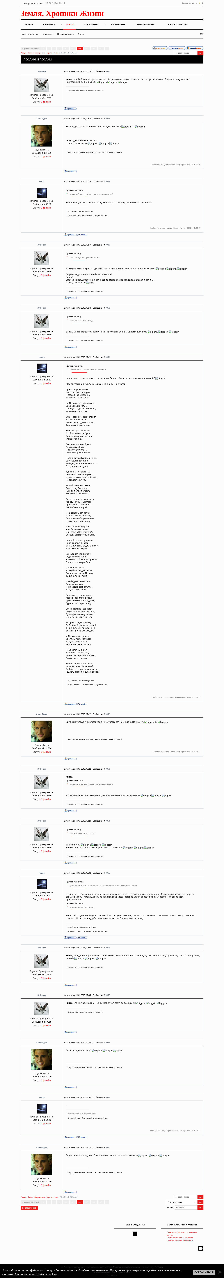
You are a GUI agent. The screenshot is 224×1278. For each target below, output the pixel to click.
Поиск (81, 34)
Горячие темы (52, 53)
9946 (108, 71)
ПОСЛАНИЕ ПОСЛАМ (68, 53)
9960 (108, 1147)
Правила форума (65, 34)
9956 (108, 947)
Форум (23, 53)
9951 (108, 357)
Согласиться (204, 1272)
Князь (41, 181)
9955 (108, 873)
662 (65, 48)
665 (86, 48)
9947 (108, 118)
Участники (48, 34)
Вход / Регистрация (33, 3)
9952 (108, 714)
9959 (108, 1097)
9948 (108, 181)
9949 (108, 245)
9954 (108, 821)
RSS (201, 34)
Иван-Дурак (41, 118)
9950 (108, 308)
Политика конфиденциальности (180, 1240)
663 (72, 48)
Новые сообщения (29, 34)
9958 (108, 1042)
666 (93, 48)
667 (101, 48)
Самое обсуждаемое (36, 53)
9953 (108, 769)
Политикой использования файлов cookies (29, 1274)
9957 (108, 995)
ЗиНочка (41, 71)
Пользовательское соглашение (180, 1237)
